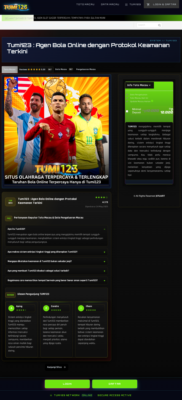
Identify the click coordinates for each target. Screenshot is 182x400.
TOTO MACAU (46, 25)
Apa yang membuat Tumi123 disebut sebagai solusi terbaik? (38, 270)
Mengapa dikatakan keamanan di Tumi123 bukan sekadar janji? (40, 261)
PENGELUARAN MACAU (79, 25)
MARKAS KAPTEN (30, 25)
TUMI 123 (16, 25)
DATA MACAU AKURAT (101, 25)
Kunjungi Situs (54, 367)
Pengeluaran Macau (86, 69)
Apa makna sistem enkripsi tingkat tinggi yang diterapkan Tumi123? (42, 251)
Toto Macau (9, 69)
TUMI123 (6, 25)
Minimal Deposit (152, 110)
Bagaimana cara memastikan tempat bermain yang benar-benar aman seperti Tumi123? (53, 280)
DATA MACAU (61, 25)
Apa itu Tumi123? (16, 229)
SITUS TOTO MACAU (122, 25)
